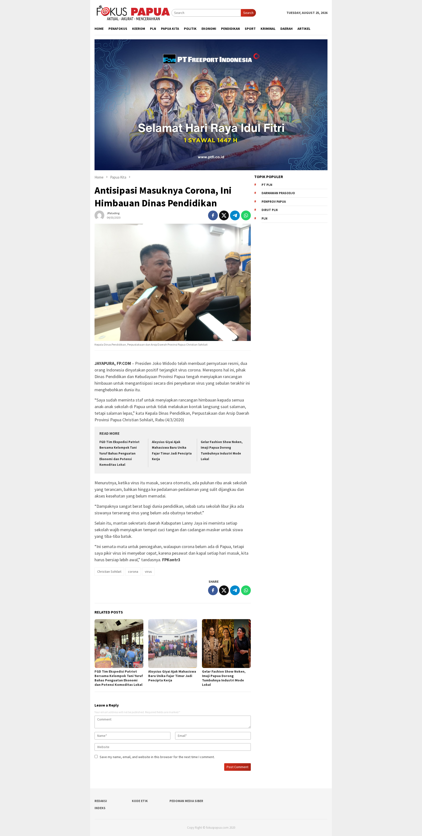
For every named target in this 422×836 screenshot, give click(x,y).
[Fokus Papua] (133, 12)
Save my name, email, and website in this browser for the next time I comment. (157, 757)
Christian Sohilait (109, 571)
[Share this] (213, 215)
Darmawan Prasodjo (278, 193)
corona (133, 571)
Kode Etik (140, 801)
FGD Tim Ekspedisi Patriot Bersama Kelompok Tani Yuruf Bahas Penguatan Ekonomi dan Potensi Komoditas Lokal (119, 453)
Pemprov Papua (274, 202)
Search (248, 13)
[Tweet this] (224, 215)
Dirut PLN (270, 210)
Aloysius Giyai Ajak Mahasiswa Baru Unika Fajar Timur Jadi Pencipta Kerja (172, 675)
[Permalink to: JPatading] (99, 215)
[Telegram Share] (235, 215)
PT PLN (267, 185)
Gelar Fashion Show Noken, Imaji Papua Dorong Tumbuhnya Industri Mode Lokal (223, 678)
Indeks (100, 808)
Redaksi (101, 801)
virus (148, 571)
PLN (264, 218)
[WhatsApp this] (246, 215)
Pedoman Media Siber (186, 801)
